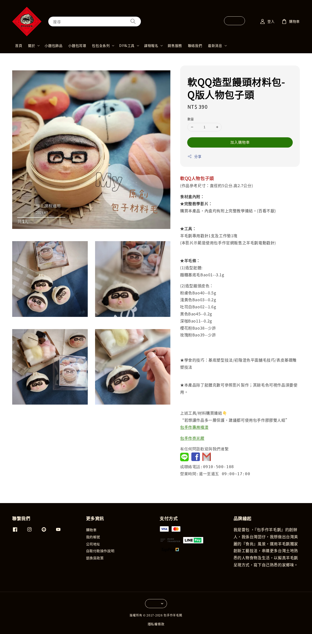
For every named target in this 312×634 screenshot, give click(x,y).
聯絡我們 (195, 45)
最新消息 (215, 45)
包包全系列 (101, 45)
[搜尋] (133, 21)
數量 (190, 119)
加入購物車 (240, 142)
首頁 (18, 45)
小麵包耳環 (77, 45)
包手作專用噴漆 (194, 427)
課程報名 (151, 45)
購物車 (91, 529)
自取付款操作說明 (100, 550)
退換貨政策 (95, 557)
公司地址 (93, 543)
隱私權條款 (156, 624)
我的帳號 (93, 536)
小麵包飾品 (53, 45)
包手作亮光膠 (192, 438)
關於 (31, 45)
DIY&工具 (127, 45)
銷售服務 (175, 45)
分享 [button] (197, 156)
